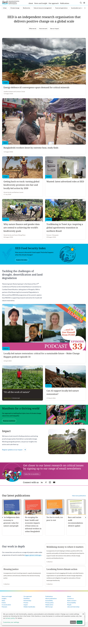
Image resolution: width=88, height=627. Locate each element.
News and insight (40, 3)
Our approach (54, 3)
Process (26, 602)
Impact (26, 604)
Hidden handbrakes (29, 607)
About (31, 3)
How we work (43, 28)
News (3, 600)
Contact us (70, 598)
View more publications (79, 495)
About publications (51, 598)
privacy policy (10, 618)
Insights (4, 598)
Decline (73, 622)
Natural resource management (43, 8)
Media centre (49, 604)
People (69, 604)
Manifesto (27, 598)
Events (4, 602)
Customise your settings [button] (11, 622)
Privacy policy (49, 602)
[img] (85, 517)
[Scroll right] (85, 8)
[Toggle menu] (84, 2)
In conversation (6, 604)
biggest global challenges (33, 555)
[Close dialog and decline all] (83, 613)
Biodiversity (26, 8)
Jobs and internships (73, 607)
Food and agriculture (61, 8)
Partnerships (27, 600)
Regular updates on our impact (12, 450)
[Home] (10, 2)
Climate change (14, 8)
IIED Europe (49, 607)
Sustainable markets (77, 8)
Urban (5, 8)
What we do (32, 28)
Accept (79, 622)
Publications (64, 3)
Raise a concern (71, 600)
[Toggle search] (80, 3)
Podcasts (4, 607)
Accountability (71, 602)
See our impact (54, 28)
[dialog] (43, 618)
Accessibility (49, 600)
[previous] (2, 517)
